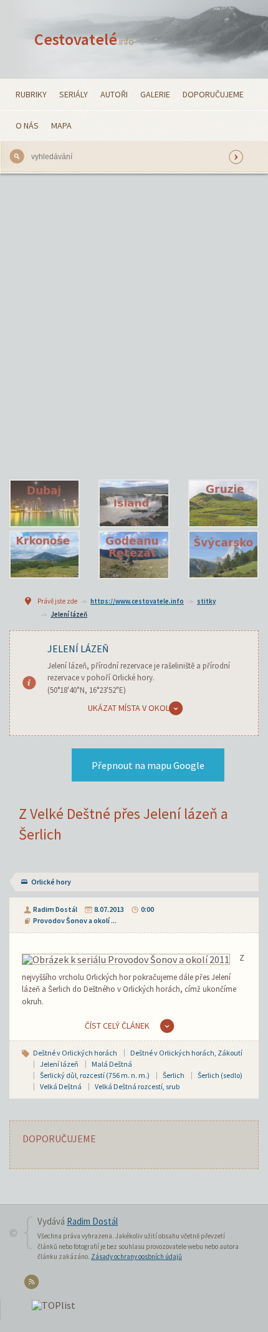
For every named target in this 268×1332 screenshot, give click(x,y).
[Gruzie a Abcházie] (223, 503)
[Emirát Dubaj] (44, 503)
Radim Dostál (55, 909)
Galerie (155, 94)
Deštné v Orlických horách (75, 1052)
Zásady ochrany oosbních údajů (136, 1256)
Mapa (61, 125)
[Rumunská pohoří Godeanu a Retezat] (133, 555)
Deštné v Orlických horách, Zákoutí (186, 1052)
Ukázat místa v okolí (129, 707)
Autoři (114, 94)
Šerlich (173, 1075)
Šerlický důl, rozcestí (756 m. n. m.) (95, 1075)
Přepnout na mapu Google (148, 765)
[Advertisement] (134, 326)
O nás (27, 125)
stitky (206, 601)
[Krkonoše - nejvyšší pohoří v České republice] (44, 555)
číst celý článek (117, 1025)
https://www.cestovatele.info (137, 601)
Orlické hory (51, 881)
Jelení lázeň (68, 614)
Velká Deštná (61, 1086)
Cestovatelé (84, 39)
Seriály (73, 94)
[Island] (133, 503)
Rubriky (31, 94)
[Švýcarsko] (223, 555)
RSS (33, 1284)
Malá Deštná (112, 1064)
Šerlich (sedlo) (220, 1075)
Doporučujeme (213, 94)
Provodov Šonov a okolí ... (75, 920)
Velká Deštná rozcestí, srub (137, 1086)
